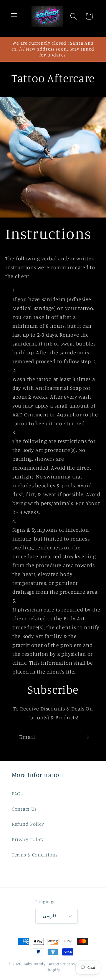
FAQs (17, 793)
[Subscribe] (86, 737)
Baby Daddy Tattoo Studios (49, 963)
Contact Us (24, 809)
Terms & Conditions (35, 855)
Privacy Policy (28, 839)
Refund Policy (28, 824)
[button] (14, 16)
